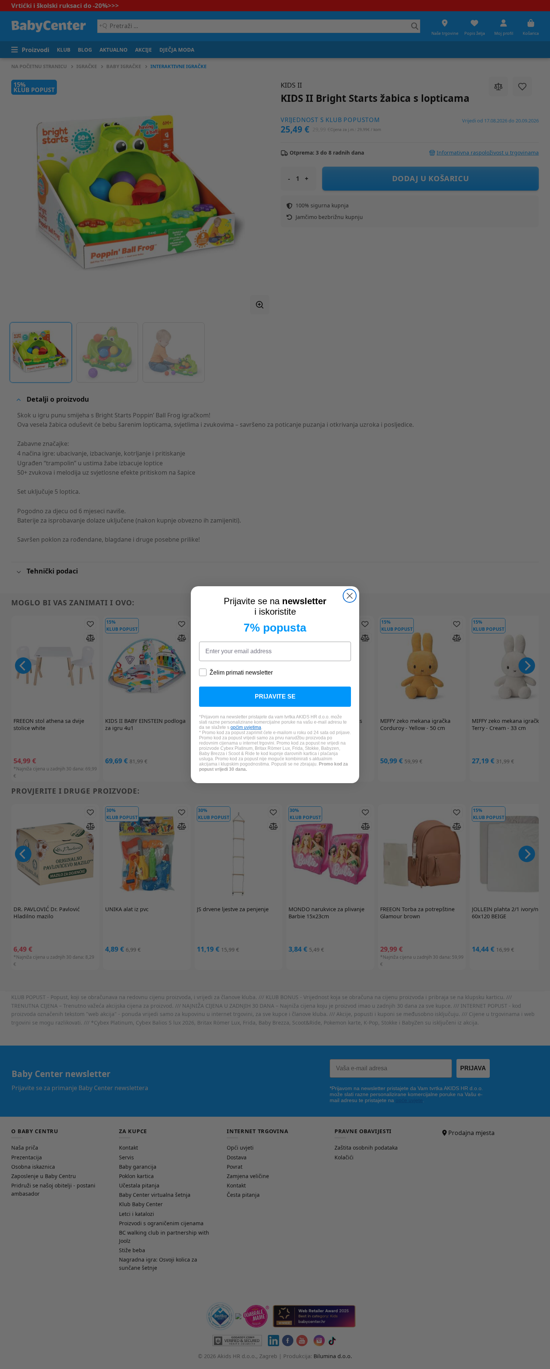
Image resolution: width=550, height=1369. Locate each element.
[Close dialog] (349, 595)
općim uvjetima (245, 727)
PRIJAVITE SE (275, 696)
